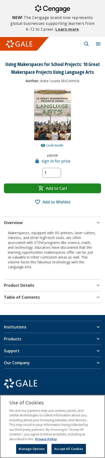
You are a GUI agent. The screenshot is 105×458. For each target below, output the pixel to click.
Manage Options (32, 449)
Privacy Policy (46, 439)
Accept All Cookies (68, 449)
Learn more (67, 29)
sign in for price (56, 161)
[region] (52, 426)
